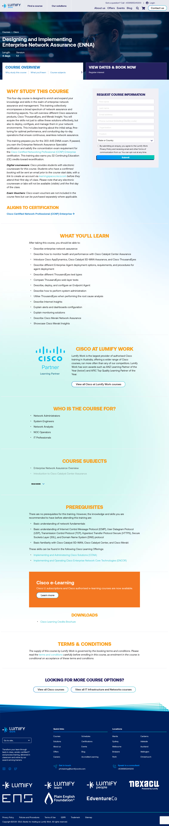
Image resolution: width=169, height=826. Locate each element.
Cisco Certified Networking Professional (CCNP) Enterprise (43, 151)
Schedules (85, 736)
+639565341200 (133, 2)
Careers (56, 757)
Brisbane (116, 752)
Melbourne (116, 746)
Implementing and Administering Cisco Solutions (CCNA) (65, 554)
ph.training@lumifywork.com (72, 768)
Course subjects (58, 72)
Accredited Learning (89, 757)
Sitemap (88, 817)
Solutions (57, 741)
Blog (129, 7)
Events (121, 7)
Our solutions (59, 5)
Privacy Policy (8, 817)
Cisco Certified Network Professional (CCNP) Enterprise (39, 213)
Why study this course (15, 72)
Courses (6, 32)
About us (99, 7)
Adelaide (144, 741)
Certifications (86, 741)
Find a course (35, 5)
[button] (42, 71)
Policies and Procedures (29, 817)
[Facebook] (9, 768)
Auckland (144, 746)
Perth (114, 757)
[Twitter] (15, 768)
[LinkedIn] (4, 768)
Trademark (75, 817)
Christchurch (145, 757)
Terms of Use (50, 817)
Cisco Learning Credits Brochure (58, 621)
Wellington (144, 752)
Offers (111, 7)
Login (152, 2)
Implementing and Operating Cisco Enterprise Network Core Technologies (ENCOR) (80, 560)
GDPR (63, 817)
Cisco (16, 32)
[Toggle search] (137, 8)
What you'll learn (38, 72)
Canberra (144, 736)
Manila (115, 736)
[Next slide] (82, 72)
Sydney (115, 741)
